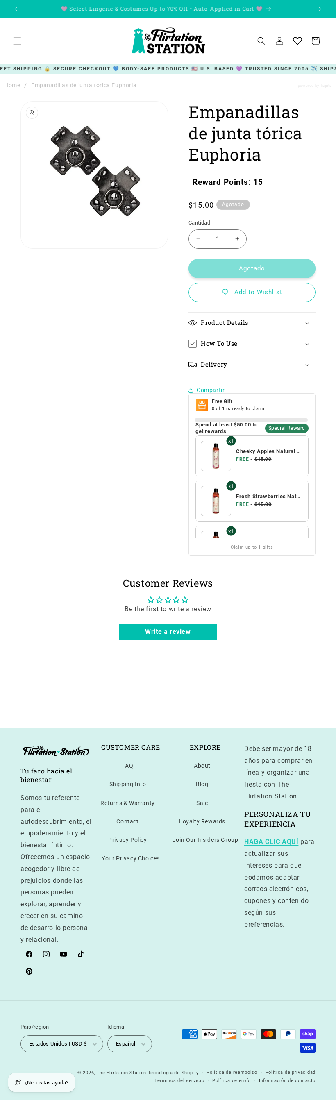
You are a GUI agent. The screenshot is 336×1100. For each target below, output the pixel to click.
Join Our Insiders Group (205, 840)
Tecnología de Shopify (173, 1072)
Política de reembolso (232, 1072)
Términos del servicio (179, 1080)
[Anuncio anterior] (16, 9)
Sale (202, 803)
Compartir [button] (211, 390)
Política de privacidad (291, 1072)
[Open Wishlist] (297, 41)
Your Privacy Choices (131, 858)
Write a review (168, 631)
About (202, 765)
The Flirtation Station (121, 1072)
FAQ (128, 765)
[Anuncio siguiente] (320, 9)
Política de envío (231, 1080)
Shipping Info (127, 784)
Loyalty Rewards (202, 821)
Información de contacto (287, 1080)
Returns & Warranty (127, 803)
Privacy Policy (127, 840)
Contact (127, 821)
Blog (202, 784)
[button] (17, 41)
